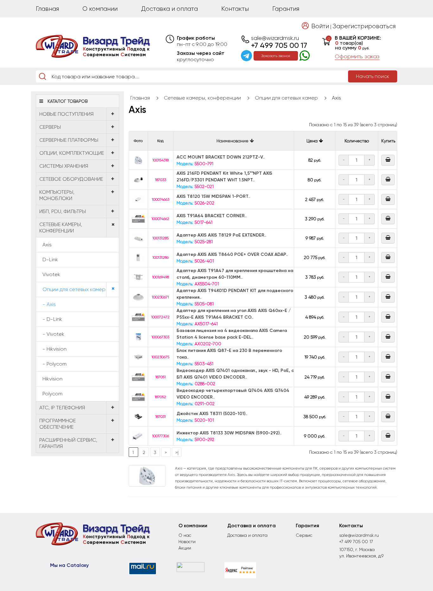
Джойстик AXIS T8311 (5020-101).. (212, 413)
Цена (313, 140)
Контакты (235, 8)
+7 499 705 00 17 (279, 45)
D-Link (50, 260)
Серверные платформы (68, 140)
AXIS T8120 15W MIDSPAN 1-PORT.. (213, 196)
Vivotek (51, 274)
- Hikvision (54, 349)
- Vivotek (53, 334)
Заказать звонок (275, 56)
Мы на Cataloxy (69, 565)
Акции (184, 547)
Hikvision (52, 379)
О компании (100, 8)
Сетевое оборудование (71, 179)
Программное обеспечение (57, 424)
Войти (320, 26)
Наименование (233, 140)
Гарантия (285, 8)
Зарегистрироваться (364, 26)
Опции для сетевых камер (74, 289)
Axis (47, 245)
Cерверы (50, 127)
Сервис (304, 535)
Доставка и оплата (169, 8)
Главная (47, 8)
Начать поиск (372, 76)
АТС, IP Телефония (62, 408)
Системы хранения (63, 166)
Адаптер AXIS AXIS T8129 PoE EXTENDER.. (221, 235)
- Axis (49, 304)
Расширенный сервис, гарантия (68, 443)
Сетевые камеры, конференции (60, 227)
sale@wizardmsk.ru (275, 38)
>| (176, 452)
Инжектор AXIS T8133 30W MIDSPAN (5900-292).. (229, 433)
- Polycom (54, 364)
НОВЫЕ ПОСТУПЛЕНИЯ (66, 114)
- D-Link (52, 319)
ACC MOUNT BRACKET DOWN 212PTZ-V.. (221, 157)
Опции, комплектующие (71, 153)
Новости (187, 541)
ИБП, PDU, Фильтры (62, 211)
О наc (184, 535)
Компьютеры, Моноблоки (56, 195)
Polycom (52, 394)
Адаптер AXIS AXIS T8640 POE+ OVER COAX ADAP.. (232, 254)
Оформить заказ (357, 56)
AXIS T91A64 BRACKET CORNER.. (212, 215)
